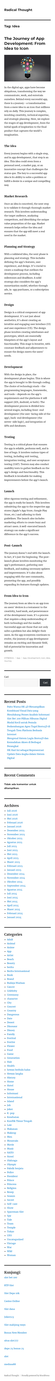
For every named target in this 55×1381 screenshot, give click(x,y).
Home (10, 1081)
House (10, 1089)
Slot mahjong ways (15, 1324)
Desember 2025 (16, 830)
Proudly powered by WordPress (36, 1375)
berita (10, 967)
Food (10, 1050)
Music (10, 1148)
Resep (10, 1192)
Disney (11, 1030)
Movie (10, 1144)
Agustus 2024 (14, 889)
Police (10, 1172)
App (18, 658)
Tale (9, 1219)
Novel (10, 1156)
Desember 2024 (16, 873)
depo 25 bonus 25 (14, 1348)
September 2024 (16, 885)
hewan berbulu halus (18, 1069)
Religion (11, 1188)
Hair (9, 1061)
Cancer (11, 986)
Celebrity (12, 990)
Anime (10, 947)
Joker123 (9, 1316)
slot (6, 1356)
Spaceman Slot (15, 1211)
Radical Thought (18, 10)
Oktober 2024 (14, 881)
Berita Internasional (18, 971)
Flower (11, 1046)
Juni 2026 (12, 814)
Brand (10, 979)
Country (11, 1010)
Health (11, 1065)
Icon (43, 658)
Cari (6, 676)
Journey (8, 661)
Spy (9, 1215)
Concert (11, 1006)
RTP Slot (9, 1285)
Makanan (12, 1128)
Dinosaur (12, 1026)
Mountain (12, 1140)
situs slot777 (11, 1340)
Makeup (11, 1132)
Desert (10, 1022)
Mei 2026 (12, 818)
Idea (48, 658)
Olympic (11, 1164)
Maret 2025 (13, 862)
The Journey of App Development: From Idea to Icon (24, 43)
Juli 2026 (12, 810)
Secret (10, 1200)
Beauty (11, 963)
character (12, 998)
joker (10, 1109)
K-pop (10, 1113)
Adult (10, 939)
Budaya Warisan (16, 982)
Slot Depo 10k (11, 1293)
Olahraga (12, 1160)
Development (34, 658)
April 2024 (13, 905)
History (11, 1077)
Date (9, 1018)
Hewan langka (15, 1073)
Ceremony (12, 994)
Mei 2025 (12, 854)
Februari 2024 (15, 913)
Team (10, 1223)
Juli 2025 (12, 846)
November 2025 (16, 834)
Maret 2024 (13, 909)
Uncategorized (15, 1239)
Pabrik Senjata (15, 1168)
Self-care (12, 1203)
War (9, 1247)
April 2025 (13, 858)
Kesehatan (13, 1117)
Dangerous (13, 1014)
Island (10, 1101)
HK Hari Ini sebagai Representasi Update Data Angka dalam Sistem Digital (25, 754)
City (9, 1002)
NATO (10, 1152)
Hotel (10, 1085)
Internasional (14, 1097)
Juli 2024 (12, 893)
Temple (11, 1227)
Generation (13, 1057)
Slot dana (9, 1309)
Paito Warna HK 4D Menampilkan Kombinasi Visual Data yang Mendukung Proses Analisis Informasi (28, 710)
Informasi (12, 1093)
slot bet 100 (10, 1277)
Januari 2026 (14, 826)
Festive (11, 1042)
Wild (9, 1251)
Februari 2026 (15, 822)
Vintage (11, 1243)
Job (9, 1105)
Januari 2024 (14, 917)
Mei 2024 (12, 901)
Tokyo (10, 1231)
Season (11, 1196)
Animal (11, 943)
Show (10, 1207)
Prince (10, 1180)
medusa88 (10, 1364)
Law (9, 1125)
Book (10, 975)
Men (9, 1136)
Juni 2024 (12, 897)
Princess (11, 1184)
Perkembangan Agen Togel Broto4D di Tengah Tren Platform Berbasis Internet (28, 730)
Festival (11, 1038)
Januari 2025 (14, 869)
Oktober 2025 (14, 838)
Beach (10, 959)
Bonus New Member (15, 1332)
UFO (9, 1235)
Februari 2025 (15, 866)
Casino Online (12, 1301)
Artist (10, 955)
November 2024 (16, 877)
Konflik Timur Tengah (19, 1121)
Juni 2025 (12, 850)
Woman (11, 1255)
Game (10, 1054)
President (12, 1176)
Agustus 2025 (14, 842)
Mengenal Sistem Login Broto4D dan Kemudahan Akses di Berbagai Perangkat (28, 742)
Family (11, 1034)
